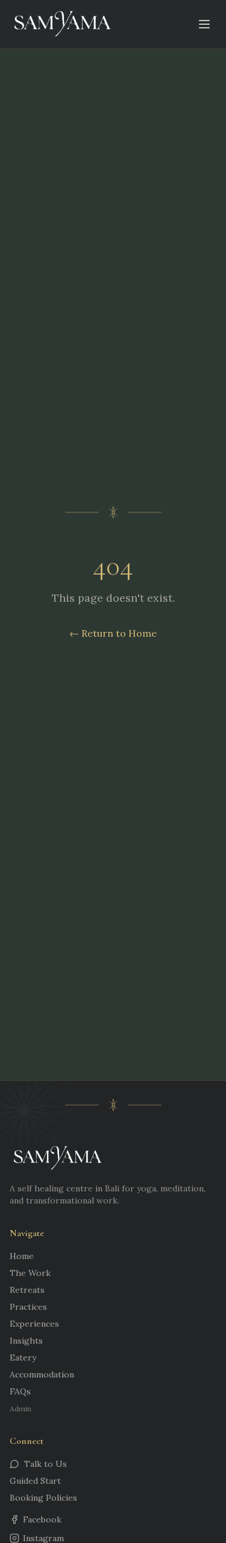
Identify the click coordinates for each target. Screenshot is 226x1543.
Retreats (27, 1289)
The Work (30, 1273)
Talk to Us (45, 1463)
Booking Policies (43, 1497)
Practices (28, 1306)
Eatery (23, 1357)
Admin (20, 1408)
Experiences (34, 1323)
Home (22, 1256)
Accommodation (42, 1374)
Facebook (42, 1519)
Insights (26, 1340)
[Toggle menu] (204, 24)
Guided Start (35, 1480)
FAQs (20, 1391)
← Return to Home (113, 633)
